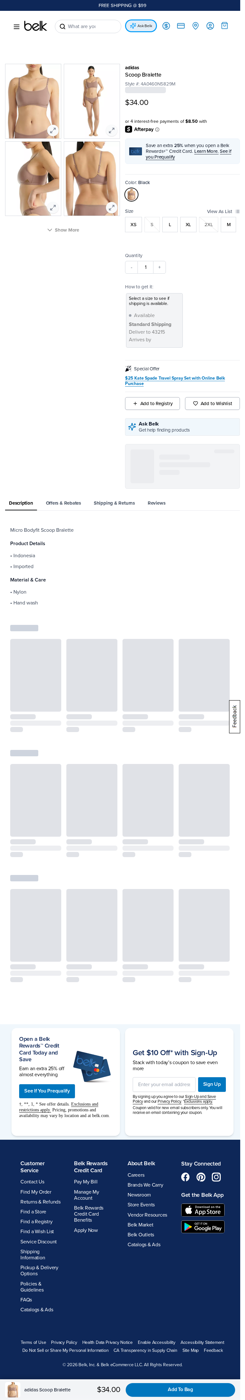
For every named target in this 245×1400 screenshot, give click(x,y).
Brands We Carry (143, 1111)
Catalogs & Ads (36, 1236)
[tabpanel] (120, 566)
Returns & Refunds (40, 1128)
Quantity (131, 255)
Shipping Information (32, 1180)
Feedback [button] (162, 1284)
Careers (133, 1101)
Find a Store (33, 1138)
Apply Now (85, 1156)
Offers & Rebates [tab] (63, 503)
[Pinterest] (197, 1103)
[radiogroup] (179, 224)
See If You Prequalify (47, 1011)
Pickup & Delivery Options (39, 1196)
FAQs (26, 1226)
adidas (130, 67)
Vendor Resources (145, 1140)
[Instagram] (212, 1103)
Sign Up (207, 1007)
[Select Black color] (129, 194)
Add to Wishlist (212, 403)
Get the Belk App (193, 1124)
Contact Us (32, 1108)
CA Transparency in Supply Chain (95, 1284)
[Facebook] (182, 1103)
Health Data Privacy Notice (129, 1268)
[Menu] (16, 27)
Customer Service (32, 1093)
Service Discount (38, 1167)
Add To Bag (180, 1389)
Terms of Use (55, 1268)
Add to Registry (153, 403)
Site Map (140, 1284)
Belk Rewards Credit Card (90, 1093)
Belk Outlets (138, 1161)
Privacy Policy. (167, 1024)
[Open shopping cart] (220, 25)
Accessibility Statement (74, 1276)
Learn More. (204, 151)
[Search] (62, 26)
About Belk (138, 1089)
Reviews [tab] (156, 503)
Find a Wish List (37, 1157)
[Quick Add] (51, 703)
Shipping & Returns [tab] (114, 503)
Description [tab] (21, 503)
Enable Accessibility (178, 1268)
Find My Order (35, 1118)
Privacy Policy (86, 1268)
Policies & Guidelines (32, 1212)
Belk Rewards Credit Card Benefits (87, 1140)
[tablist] (120, 503)
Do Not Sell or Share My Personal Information (144, 1276)
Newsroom (137, 1121)
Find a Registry (36, 1147)
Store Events (138, 1131)
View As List (214, 211)
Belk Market (138, 1151)
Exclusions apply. (196, 1024)
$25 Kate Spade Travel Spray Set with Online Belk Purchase (173, 381)
